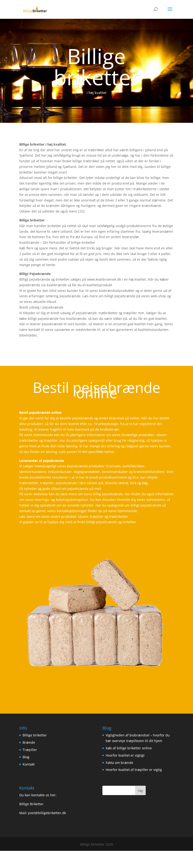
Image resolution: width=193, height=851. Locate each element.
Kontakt (29, 764)
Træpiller (30, 749)
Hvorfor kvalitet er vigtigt (125, 755)
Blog (26, 757)
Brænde (29, 742)
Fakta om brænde (119, 762)
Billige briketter (35, 735)
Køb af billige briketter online (129, 748)
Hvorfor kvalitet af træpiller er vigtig (134, 769)
